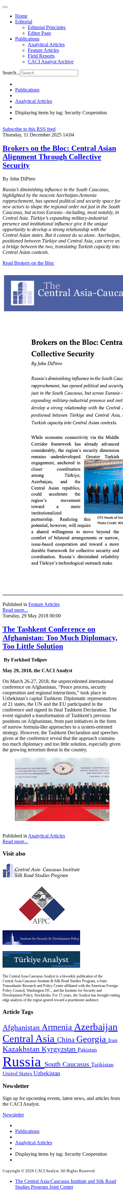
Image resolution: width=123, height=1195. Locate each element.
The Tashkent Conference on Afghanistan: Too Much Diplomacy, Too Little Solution (60, 637)
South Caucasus (67, 1064)
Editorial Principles (47, 27)
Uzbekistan (46, 1073)
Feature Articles (43, 50)
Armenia (58, 1027)
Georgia (92, 1039)
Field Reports (41, 56)
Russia (23, 1062)
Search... (11, 72)
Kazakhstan (22, 1049)
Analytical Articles (46, 44)
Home (21, 16)
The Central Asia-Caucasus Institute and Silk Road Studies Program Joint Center (65, 1184)
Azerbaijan (96, 1026)
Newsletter (13, 1114)
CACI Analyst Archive (50, 61)
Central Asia (30, 1038)
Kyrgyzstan (60, 1049)
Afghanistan (22, 1027)
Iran (112, 1040)
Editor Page (39, 33)
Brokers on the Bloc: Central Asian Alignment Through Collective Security (59, 156)
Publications (27, 38)
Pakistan (87, 1049)
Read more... (15, 610)
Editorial (23, 21)
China (66, 1040)
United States (18, 1074)
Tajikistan (102, 1064)
